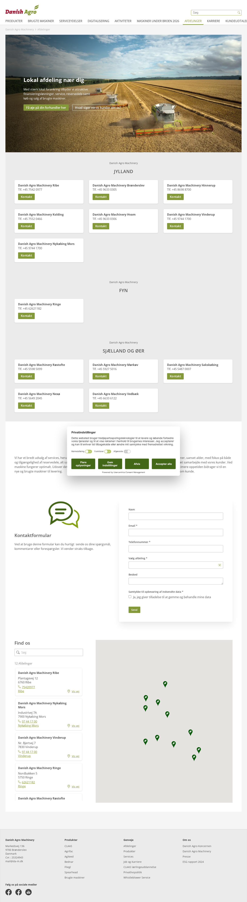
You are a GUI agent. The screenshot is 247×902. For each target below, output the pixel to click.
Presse (187, 856)
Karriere (213, 21)
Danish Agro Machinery (197, 851)
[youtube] (28, 892)
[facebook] (8, 892)
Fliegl (68, 867)
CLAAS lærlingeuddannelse (140, 867)
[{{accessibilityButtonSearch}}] (239, 12)
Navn (132, 509)
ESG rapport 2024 (193, 861)
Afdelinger (193, 21)
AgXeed (69, 856)
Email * (133, 525)
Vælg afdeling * (138, 558)
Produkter (13, 21)
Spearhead (71, 872)
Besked (133, 574)
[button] (49, 197)
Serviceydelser (70, 21)
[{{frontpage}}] (22, 10)
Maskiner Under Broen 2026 (158, 21)
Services (128, 856)
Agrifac (69, 851)
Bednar (69, 861)
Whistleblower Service (137, 877)
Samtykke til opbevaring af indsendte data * (156, 591)
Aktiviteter (123, 21)
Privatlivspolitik (133, 872)
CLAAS (68, 846)
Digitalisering (98, 21)
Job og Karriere (133, 861)
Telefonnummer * (139, 542)
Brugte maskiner (41, 21)
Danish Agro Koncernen (197, 846)
